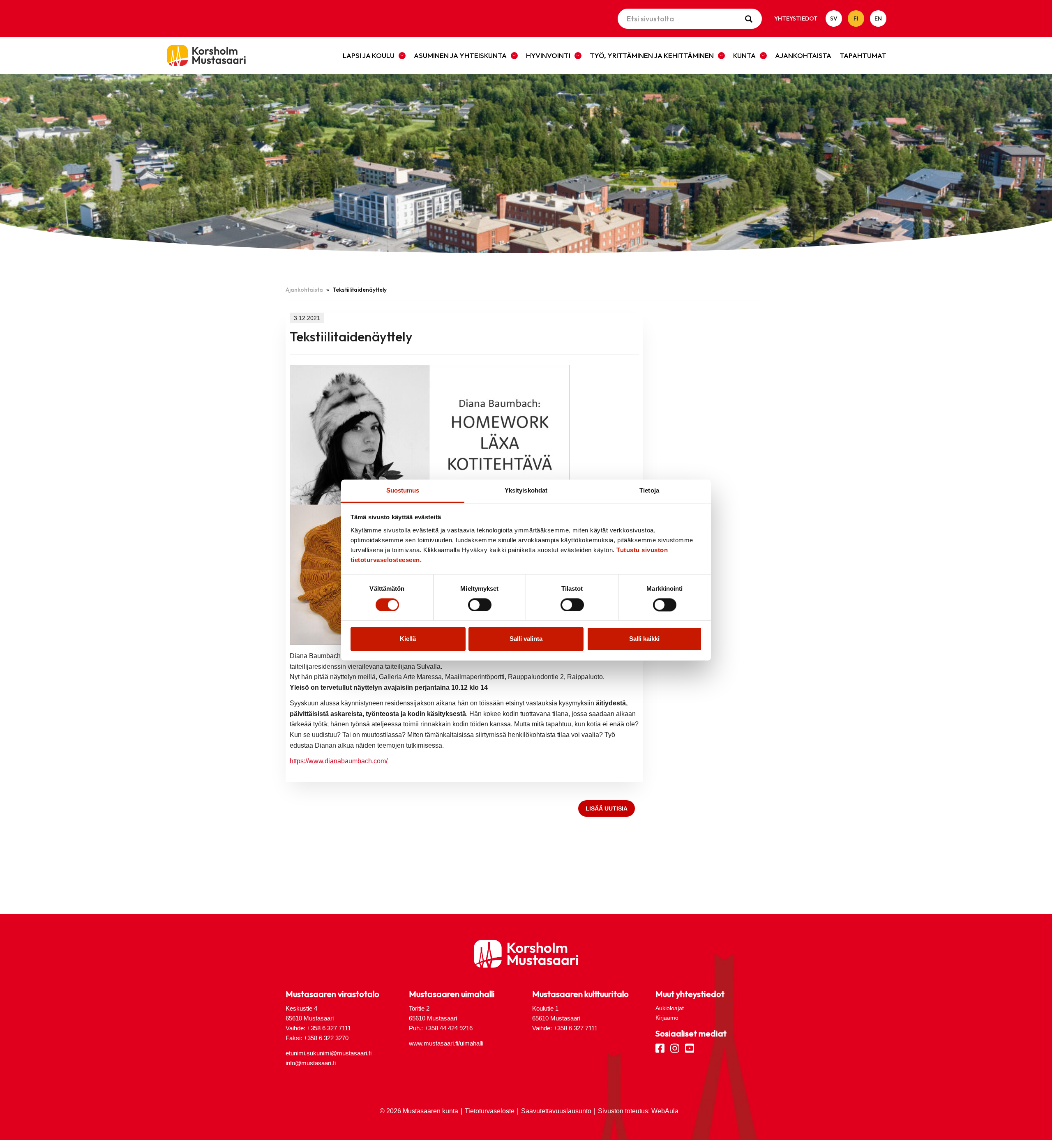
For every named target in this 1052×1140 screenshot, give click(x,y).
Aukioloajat (669, 1008)
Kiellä (408, 639)
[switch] (479, 604)
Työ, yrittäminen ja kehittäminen (652, 55)
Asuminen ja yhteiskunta (460, 55)
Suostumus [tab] (403, 490)
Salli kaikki (644, 639)
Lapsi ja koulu (368, 55)
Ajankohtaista (803, 55)
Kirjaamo (666, 1017)
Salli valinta (526, 639)
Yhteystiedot (796, 18)
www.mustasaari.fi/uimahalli (446, 1043)
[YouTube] (689, 1047)
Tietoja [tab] (649, 490)
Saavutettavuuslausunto (556, 1111)
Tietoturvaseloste (489, 1111)
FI (856, 18)
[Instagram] (674, 1047)
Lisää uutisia (607, 808)
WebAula (664, 1111)
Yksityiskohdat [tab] (526, 490)
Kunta (744, 55)
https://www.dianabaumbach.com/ (339, 761)
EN (878, 18)
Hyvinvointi (548, 55)
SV (833, 18)
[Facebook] (659, 1047)
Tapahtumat (863, 55)
